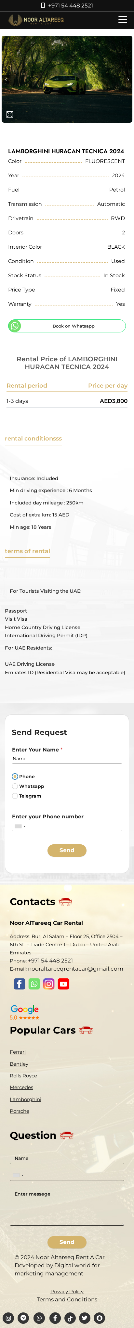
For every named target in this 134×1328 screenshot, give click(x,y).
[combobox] (19, 826)
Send (67, 850)
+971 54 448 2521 (70, 5)
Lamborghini (25, 1099)
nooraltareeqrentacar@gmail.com (75, 968)
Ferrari (18, 1052)
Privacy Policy (67, 1291)
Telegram (30, 796)
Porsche (19, 1111)
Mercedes (21, 1087)
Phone (27, 776)
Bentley (19, 1064)
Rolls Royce (23, 1076)
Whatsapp (31, 786)
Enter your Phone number (48, 816)
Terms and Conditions (67, 1299)
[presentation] (6, 79)
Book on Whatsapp (74, 326)
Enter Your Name (37, 750)
